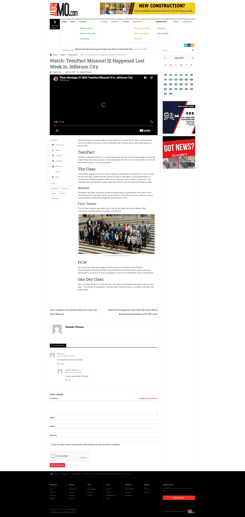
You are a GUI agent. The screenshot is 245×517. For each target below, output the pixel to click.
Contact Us (187, 22)
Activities (54, 188)
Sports (126, 22)
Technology (91, 489)
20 (186, 84)
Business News (86, 28)
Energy (89, 495)
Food (108, 499)
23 (165, 89)
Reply (62, 364)
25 (175, 89)
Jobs (51, 489)
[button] (55, 188)
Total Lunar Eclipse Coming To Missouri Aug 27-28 (97, 50)
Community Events (141, 33)
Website (53, 435)
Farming (53, 495)
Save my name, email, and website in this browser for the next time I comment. (86, 444)
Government (73, 55)
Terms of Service (179, 511)
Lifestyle (115, 22)
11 (175, 79)
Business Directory (87, 33)
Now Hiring (84, 39)
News (72, 22)
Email (52, 426)
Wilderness (72, 489)
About (176, 22)
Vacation (72, 492)
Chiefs (146, 489)
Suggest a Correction (148, 398)
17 (170, 84)
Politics (103, 22)
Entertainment (111, 495)
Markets (52, 492)
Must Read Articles (54, 24)
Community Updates (142, 28)
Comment (54, 398)
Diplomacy (128, 495)
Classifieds (161, 28)
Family (62, 193)
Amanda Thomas (85, 72)
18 (175, 84)
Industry (90, 492)
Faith (53, 193)
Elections (128, 492)
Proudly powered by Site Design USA (63, 512)
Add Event (138, 39)
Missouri (54, 198)
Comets (146, 492)
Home (64, 22)
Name (52, 417)
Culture (108, 492)
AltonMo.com (72, 509)
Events (65, 188)
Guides (71, 499)
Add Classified (162, 33)
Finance (52, 499)
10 (170, 79)
